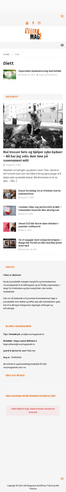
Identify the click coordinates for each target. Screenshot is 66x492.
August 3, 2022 (27, 214)
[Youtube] (27, 23)
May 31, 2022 (26, 230)
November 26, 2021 (29, 249)
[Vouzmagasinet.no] (33, 40)
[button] (61, 16)
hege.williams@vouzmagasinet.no (19, 344)
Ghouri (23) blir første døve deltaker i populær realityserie (38, 225)
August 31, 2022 (13, 165)
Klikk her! (31, 351)
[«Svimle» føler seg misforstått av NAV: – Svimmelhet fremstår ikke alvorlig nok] (9, 210)
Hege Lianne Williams (48, 75)
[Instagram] (39, 23)
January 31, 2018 (28, 75)
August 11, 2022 (27, 198)
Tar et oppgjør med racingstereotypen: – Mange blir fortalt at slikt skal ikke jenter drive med (40, 243)
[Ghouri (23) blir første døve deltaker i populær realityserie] (9, 227)
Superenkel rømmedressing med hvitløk (39, 71)
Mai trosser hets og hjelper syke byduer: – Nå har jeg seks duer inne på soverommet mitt (33, 156)
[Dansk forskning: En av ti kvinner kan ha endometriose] (9, 194)
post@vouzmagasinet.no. (33, 334)
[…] (15, 181)
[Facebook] (33, 23)
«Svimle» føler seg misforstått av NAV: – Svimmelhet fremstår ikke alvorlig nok (40, 208)
